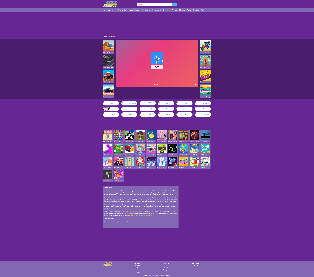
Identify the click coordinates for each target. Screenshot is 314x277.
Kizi (112, 103)
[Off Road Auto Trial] (108, 50)
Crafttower (128, 167)
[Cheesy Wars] (151, 139)
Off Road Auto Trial (108, 52)
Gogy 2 (168, 103)
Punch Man (204, 141)
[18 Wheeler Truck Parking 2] (108, 65)
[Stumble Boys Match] (183, 165)
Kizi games (166, 270)
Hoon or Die (106, 97)
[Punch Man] (205, 139)
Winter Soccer (118, 154)
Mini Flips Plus (117, 180)
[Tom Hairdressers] (140, 139)
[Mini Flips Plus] (118, 179)
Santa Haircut (139, 167)
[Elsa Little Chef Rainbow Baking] (151, 152)
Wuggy (189, 10)
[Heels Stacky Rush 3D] (162, 165)
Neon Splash (171, 154)
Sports (147, 10)
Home (105, 37)
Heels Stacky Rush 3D (163, 167)
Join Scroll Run (107, 167)
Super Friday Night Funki (120, 167)
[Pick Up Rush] (162, 152)
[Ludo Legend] (194, 152)
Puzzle (130, 10)
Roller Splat (106, 154)
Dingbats (203, 154)
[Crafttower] (129, 165)
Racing (136, 10)
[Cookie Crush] (118, 139)
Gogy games (150, 103)
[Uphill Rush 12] (205, 65)
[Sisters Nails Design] (162, 139)
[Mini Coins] (194, 165)
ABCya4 (166, 267)
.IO (152, 10)
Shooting (118, 10)
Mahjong (203, 10)
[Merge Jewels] (183, 139)
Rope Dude (106, 180)
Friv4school (132, 103)
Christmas (166, 10)
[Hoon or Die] (108, 95)
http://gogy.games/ (131, 212)
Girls (142, 10)
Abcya (196, 265)
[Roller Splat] (107, 152)
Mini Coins (192, 167)
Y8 (166, 265)
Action (124, 10)
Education (114, 114)
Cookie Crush (117, 141)
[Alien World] (172, 165)
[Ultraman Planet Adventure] (194, 139)
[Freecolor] (205, 165)
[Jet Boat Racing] (205, 95)
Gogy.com (206, 103)
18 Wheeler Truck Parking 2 (108, 67)
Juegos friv (132, 109)
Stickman (182, 10)
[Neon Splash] (172, 152)
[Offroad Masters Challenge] (108, 80)
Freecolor (203, 167)
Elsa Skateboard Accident (110, 141)
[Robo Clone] (151, 165)
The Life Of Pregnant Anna (143, 154)
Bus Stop (203, 82)
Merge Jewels (182, 141)
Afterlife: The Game (130, 141)
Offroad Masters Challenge (108, 82)
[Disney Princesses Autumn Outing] (172, 139)
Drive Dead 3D (204, 52)
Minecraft (158, 10)
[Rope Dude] (107, 179)
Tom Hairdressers (140, 141)
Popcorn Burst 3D (183, 154)
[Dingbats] (205, 152)
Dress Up (196, 10)
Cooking (186, 114)
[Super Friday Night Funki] (118, 165)
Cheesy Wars (150, 141)
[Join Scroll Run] (107, 165)
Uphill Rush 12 (204, 67)
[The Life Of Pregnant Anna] (140, 152)
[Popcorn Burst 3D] (183, 152)
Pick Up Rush (160, 154)
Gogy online (134, 193)
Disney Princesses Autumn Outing (177, 141)
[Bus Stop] (205, 80)
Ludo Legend (193, 154)
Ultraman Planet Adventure (197, 141)
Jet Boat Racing (205, 97)
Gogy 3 (186, 103)
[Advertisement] (157, 23)
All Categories (108, 10)
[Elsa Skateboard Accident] (107, 139)
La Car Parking (148, 215)
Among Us (151, 114)
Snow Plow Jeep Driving (134, 215)
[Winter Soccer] (118, 152)
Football (174, 10)
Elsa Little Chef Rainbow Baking (155, 154)
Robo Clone (150, 167)
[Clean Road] (129, 152)
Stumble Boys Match (184, 167)
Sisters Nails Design (162, 141)
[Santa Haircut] (140, 165)
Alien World (171, 167)
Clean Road (128, 154)
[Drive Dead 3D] (205, 50)
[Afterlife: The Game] (129, 139)
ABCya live (114, 109)
